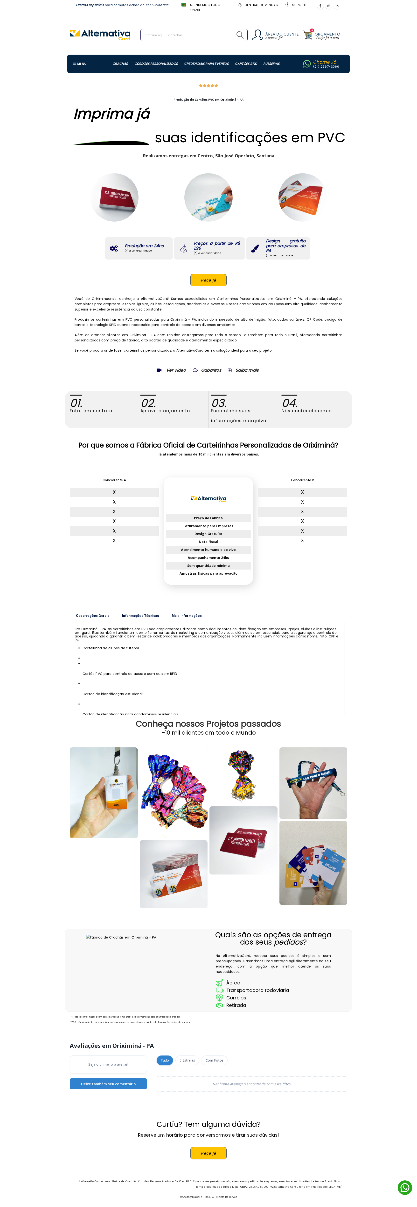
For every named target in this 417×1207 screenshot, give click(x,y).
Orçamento (327, 34)
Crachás (120, 63)
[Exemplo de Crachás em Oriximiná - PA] (174, 874)
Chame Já (324, 62)
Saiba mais (247, 370)
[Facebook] (320, 5)
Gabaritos (211, 370)
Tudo (165, 1060)
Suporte (299, 5)
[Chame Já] (307, 63)
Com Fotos (214, 1060)
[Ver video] (159, 370)
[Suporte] (287, 4)
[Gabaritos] (195, 370)
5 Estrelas (187, 1060)
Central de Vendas (261, 5)
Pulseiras (271, 63)
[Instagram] (328, 5)
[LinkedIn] (337, 5)
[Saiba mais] (229, 370)
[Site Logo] (100, 35)
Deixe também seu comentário (108, 1083)
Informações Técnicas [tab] (140, 616)
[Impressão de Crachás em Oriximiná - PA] (104, 792)
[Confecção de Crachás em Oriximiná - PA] (243, 775)
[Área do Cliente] (257, 34)
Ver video (176, 370)
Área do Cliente (282, 34)
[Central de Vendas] (239, 4)
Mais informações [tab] (187, 616)
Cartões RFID (246, 63)
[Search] (229, 35)
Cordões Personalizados (156, 63)
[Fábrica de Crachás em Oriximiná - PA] (313, 863)
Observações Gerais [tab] (93, 616)
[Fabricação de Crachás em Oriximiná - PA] (313, 783)
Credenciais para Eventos (206, 63)
